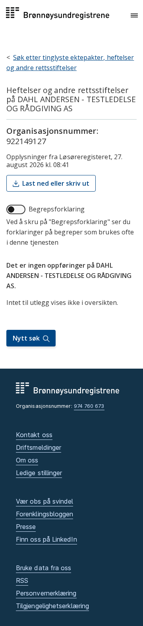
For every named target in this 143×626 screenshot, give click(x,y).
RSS (22, 580)
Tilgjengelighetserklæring (52, 606)
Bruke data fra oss (43, 568)
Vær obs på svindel (44, 501)
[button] (134, 15)
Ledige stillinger (39, 473)
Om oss (27, 460)
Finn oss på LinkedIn (46, 539)
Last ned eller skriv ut (55, 183)
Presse (26, 527)
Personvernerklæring (46, 593)
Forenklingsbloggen (44, 514)
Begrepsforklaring (57, 209)
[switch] (15, 209)
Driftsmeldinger (38, 447)
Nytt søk (26, 338)
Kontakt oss (34, 435)
